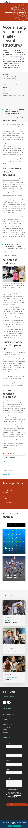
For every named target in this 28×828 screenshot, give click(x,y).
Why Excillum (6, 719)
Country (8, 769)
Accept (10, 825)
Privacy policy (17, 825)
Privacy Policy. (15, 796)
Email (7, 760)
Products (5, 712)
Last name (8, 752)
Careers (5, 729)
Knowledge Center (7, 724)
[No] (26, 824)
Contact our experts (17, 805)
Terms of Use (17, 795)
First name (8, 743)
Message (8, 778)
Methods (5, 717)
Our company (6, 727)
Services (5, 722)
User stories (14, 8)
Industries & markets (8, 714)
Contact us (5, 732)
